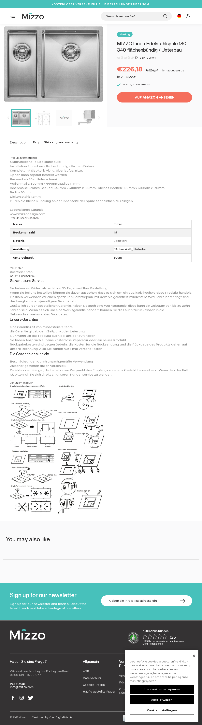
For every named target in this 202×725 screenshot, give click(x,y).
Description (18, 142)
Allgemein (91, 661)
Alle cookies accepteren (161, 689)
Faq (36, 142)
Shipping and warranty (61, 142)
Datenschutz (92, 678)
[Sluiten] (194, 655)
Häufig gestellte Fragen (99, 691)
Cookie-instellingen (162, 710)
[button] (14, 551)
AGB (86, 671)
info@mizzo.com (22, 687)
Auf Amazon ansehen (154, 97)
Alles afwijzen (162, 699)
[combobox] (136, 16)
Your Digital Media (60, 717)
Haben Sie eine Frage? (28, 661)
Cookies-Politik (94, 685)
